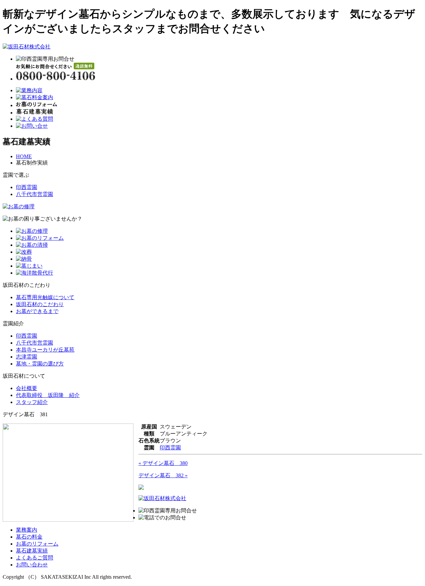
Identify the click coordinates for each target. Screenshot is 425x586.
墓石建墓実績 (32, 550)
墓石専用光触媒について (45, 297)
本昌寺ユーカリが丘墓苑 (45, 350)
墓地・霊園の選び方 (40, 363)
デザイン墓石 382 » (163, 475)
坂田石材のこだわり (40, 304)
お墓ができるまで (37, 311)
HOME (24, 156)
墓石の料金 (29, 537)
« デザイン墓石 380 (163, 463)
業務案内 (26, 530)
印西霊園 (26, 187)
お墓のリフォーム (37, 544)
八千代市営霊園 (34, 194)
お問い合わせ (32, 564)
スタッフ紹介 (32, 402)
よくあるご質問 (34, 557)
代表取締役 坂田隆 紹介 (48, 395)
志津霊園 (26, 356)
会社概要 (26, 388)
